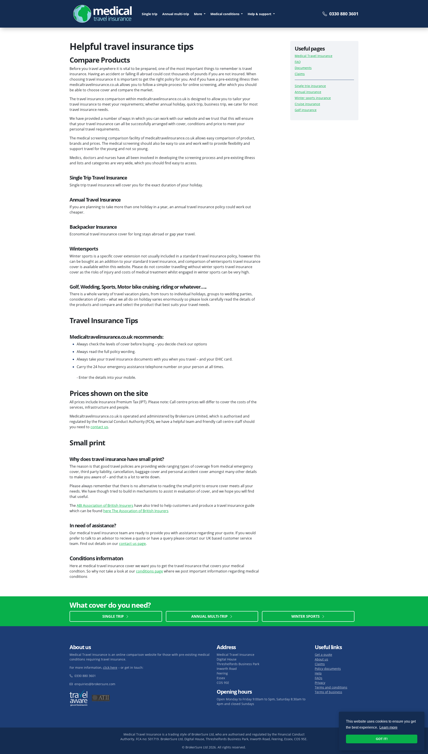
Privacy (320, 683)
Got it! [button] (382, 739)
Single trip (149, 14)
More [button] (198, 14)
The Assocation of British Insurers (140, 511)
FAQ (298, 62)
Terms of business (328, 692)
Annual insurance (308, 92)
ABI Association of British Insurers (105, 505)
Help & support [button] (260, 14)
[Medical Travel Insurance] (103, 14)
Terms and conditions (331, 687)
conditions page (149, 571)
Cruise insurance (307, 104)
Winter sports (306, 616)
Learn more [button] (388, 727)
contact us (99, 427)
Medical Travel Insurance (313, 56)
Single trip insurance (310, 86)
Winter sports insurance (313, 98)
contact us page (132, 543)
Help (318, 673)
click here (110, 667)
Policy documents (328, 668)
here (107, 511)
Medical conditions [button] (225, 14)
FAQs (318, 678)
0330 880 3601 (342, 14)
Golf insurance (306, 110)
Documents (303, 68)
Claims (300, 74)
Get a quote (323, 654)
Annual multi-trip (175, 14)
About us (321, 659)
